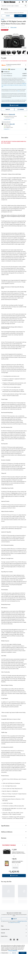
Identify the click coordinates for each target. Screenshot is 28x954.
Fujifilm (2, 19)
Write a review (13, 27)
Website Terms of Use (22, 921)
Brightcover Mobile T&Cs (14, 85)
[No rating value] (4, 27)
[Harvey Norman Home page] (9, 2)
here (18, 90)
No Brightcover (6, 71)
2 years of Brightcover (7, 73)
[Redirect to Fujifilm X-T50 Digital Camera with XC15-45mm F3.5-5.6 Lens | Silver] (6, 851)
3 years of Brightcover (7, 75)
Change (8, 15)
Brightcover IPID (7, 85)
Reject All (14, 952)
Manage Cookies (5, 952)
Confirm (20, 15)
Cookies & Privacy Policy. (15, 922)
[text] (3, 58)
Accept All (22, 952)
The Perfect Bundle (9, 845)
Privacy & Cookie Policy (12, 950)
